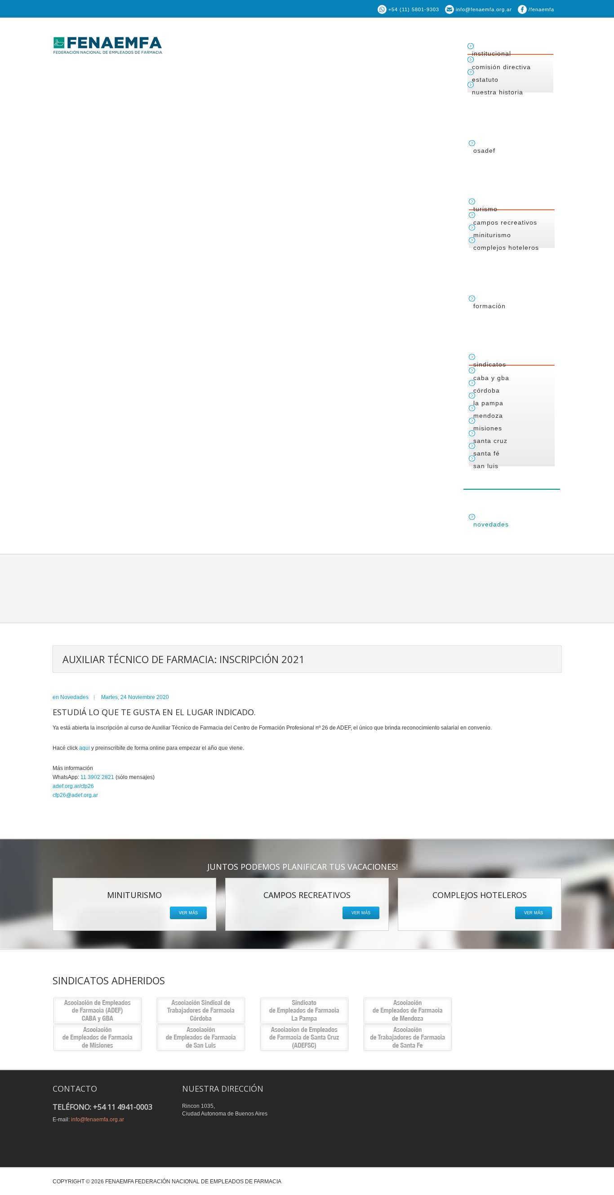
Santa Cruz (490, 440)
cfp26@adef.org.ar (75, 795)
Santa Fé (486, 453)
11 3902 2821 (97, 777)
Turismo (485, 208)
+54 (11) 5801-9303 (413, 9)
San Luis (485, 465)
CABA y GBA (491, 377)
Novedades (491, 524)
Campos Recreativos (505, 222)
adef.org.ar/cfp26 (73, 786)
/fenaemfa (541, 9)
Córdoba (486, 390)
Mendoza (488, 415)
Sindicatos (489, 364)
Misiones (487, 428)
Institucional (491, 53)
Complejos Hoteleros (506, 247)
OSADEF (484, 150)
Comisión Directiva (501, 66)
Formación (489, 305)
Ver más (188, 913)
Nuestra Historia (497, 92)
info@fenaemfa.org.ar (484, 9)
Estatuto (485, 79)
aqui (84, 748)
